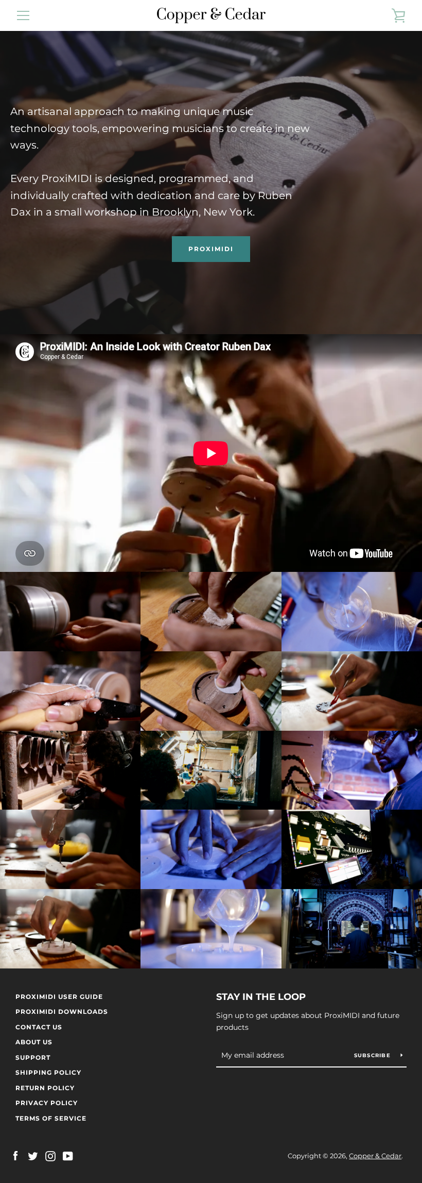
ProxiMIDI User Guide (59, 996)
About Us (33, 1042)
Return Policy (45, 1088)
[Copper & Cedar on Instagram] (50, 1155)
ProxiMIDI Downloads (61, 1011)
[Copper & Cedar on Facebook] (15, 1155)
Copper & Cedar (375, 1156)
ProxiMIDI (211, 249)
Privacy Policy (46, 1103)
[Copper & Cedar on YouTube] (68, 1155)
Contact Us (38, 1027)
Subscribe (373, 1055)
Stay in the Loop (261, 997)
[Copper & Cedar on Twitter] (33, 1155)
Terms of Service (50, 1118)
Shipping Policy (48, 1072)
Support (32, 1057)
